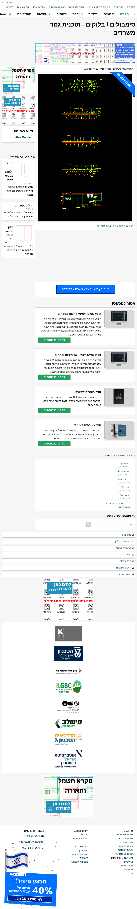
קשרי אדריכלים (76, 7)
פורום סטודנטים (125, 846)
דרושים (10, 7)
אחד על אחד (39, 7)
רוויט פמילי (125, 561)
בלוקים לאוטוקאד (79, 854)
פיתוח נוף (125, 463)
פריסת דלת (124, 495)
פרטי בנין (126, 534)
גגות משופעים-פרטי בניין (117, 503)
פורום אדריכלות (125, 834)
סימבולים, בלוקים (122, 541)
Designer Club (80, 838)
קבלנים (129, 873)
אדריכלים (128, 861)
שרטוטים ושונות (123, 548)
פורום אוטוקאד (125, 850)
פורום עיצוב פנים (124, 838)
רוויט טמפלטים (123, 567)
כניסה (4, 2)
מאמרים (131, 7)
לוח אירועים (23, 7)
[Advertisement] (85, 256)
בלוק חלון (125, 487)
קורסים (84, 834)
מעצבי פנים (127, 865)
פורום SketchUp (124, 853)
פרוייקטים (118, 7)
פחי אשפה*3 (123, 471)
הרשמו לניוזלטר (33, 835)
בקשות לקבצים (123, 574)
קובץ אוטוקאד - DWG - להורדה (83, 289)
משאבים (127, 554)
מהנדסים (128, 869)
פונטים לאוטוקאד (79, 861)
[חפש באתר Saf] (88, 524)
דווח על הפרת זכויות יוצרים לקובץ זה (115, 226)
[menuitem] (129, 7)
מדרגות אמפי (123, 479)
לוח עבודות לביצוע (101, 7)
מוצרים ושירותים (57, 7)
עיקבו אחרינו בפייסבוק (30, 841)
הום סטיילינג (126, 842)
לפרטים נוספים (54, 340)
